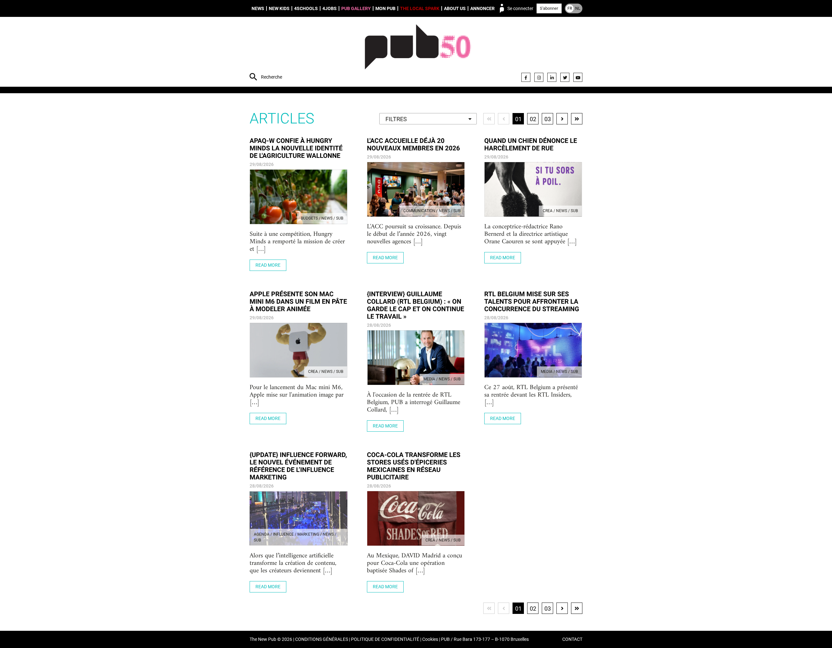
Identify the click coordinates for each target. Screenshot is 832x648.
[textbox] (428, 119)
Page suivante (562, 118)
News (258, 8)
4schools (306, 8)
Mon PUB (385, 8)
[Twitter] (564, 77)
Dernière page (576, 118)
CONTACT (572, 639)
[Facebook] (525, 77)
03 (547, 119)
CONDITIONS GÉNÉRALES (321, 639)
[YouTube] (577, 77)
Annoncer (482, 8)
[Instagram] (538, 77)
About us (455, 8)
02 (533, 119)
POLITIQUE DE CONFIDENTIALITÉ (385, 639)
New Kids (279, 8)
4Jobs (329, 8)
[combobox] (428, 118)
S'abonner (549, 8)
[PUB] (418, 52)
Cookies (430, 639)
